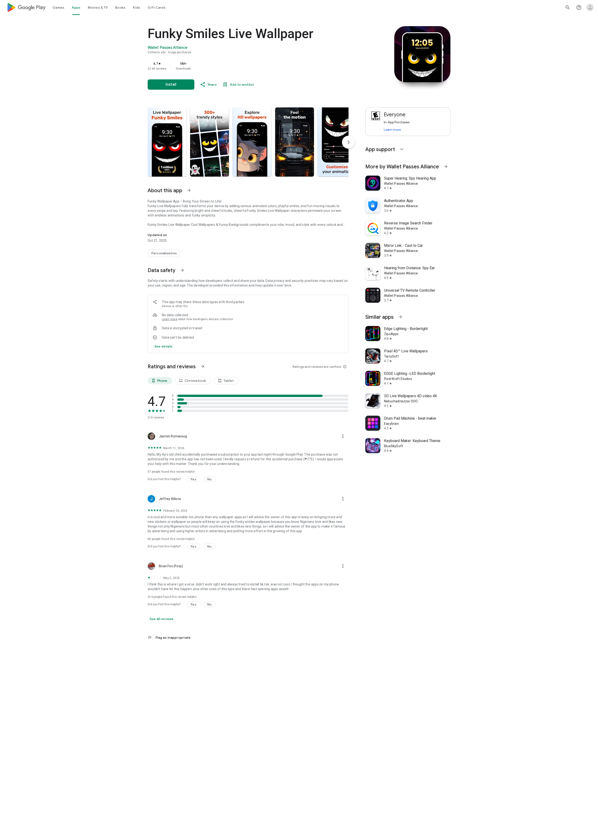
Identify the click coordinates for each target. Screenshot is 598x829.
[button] (167, 142)
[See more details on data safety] (163, 346)
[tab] (58, 7)
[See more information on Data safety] (182, 270)
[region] (241, 66)
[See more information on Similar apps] (400, 316)
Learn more (169, 319)
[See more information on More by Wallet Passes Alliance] (445, 166)
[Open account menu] (590, 7)
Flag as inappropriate (169, 637)
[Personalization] (164, 253)
